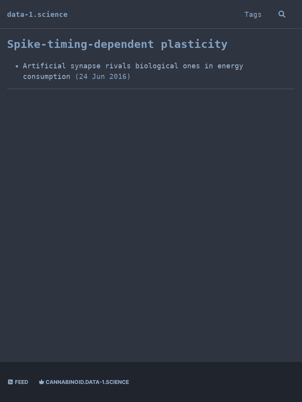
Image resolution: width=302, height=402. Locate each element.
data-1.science (37, 14)
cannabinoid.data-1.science (86, 382)
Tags (253, 14)
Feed (21, 382)
